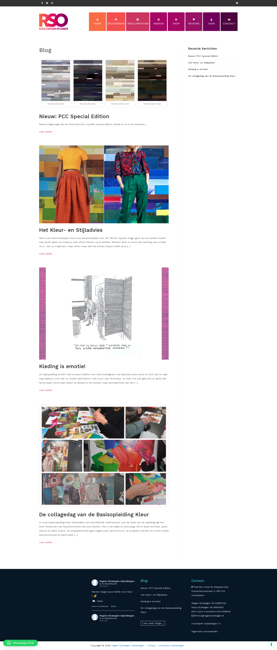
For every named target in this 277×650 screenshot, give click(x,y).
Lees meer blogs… (152, 623)
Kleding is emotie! (62, 366)
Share (113, 606)
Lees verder (45, 131)
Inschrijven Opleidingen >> (206, 623)
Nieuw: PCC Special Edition (74, 116)
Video (100, 601)
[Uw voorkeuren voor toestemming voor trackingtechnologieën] (271, 644)
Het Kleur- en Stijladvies (71, 230)
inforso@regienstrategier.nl (209, 615)
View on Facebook (100, 606)
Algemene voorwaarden (204, 631)
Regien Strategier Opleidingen (117, 581)
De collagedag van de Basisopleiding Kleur (94, 514)
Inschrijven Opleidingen (171, 645)
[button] (20, 643)
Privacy (151, 645)
